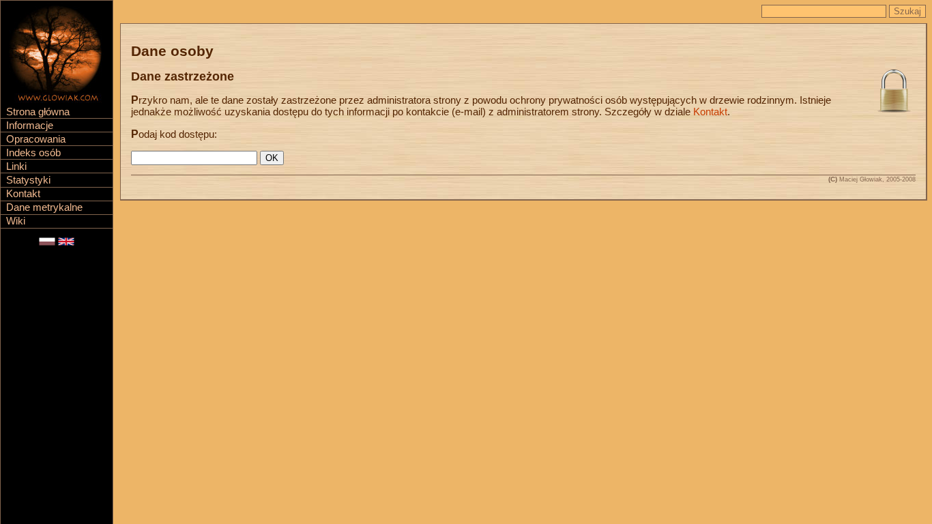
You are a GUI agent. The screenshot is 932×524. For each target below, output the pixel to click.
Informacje (29, 125)
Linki (16, 166)
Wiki (15, 221)
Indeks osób (33, 152)
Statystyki (28, 180)
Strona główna (38, 111)
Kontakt (23, 193)
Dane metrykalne (44, 207)
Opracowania (35, 139)
